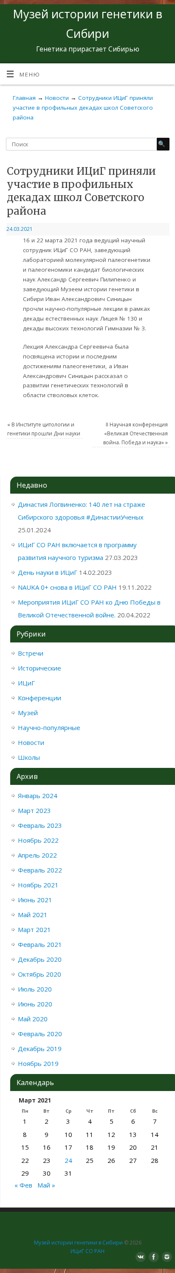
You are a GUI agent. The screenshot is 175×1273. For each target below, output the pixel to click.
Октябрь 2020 (39, 974)
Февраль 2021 (40, 944)
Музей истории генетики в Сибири (78, 1242)
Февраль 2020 (40, 1033)
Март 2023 (34, 810)
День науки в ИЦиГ (47, 572)
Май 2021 (33, 914)
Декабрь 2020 (40, 959)
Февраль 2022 (40, 870)
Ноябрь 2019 (38, 1063)
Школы (29, 757)
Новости (31, 742)
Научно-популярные (49, 727)
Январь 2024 (37, 795)
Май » (46, 1185)
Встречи (30, 653)
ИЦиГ (26, 683)
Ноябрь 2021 (38, 885)
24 (68, 1160)
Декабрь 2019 (40, 1048)
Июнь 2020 (35, 1004)
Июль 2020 (35, 989)
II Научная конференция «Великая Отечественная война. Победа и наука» (135, 433)
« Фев (23, 1185)
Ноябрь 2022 (38, 840)
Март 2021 (34, 929)
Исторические (39, 668)
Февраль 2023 (40, 825)
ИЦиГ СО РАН (87, 1251)
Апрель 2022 (37, 855)
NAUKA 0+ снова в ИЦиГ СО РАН (67, 587)
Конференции (39, 697)
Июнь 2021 (35, 899)
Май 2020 (33, 1018)
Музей (28, 712)
